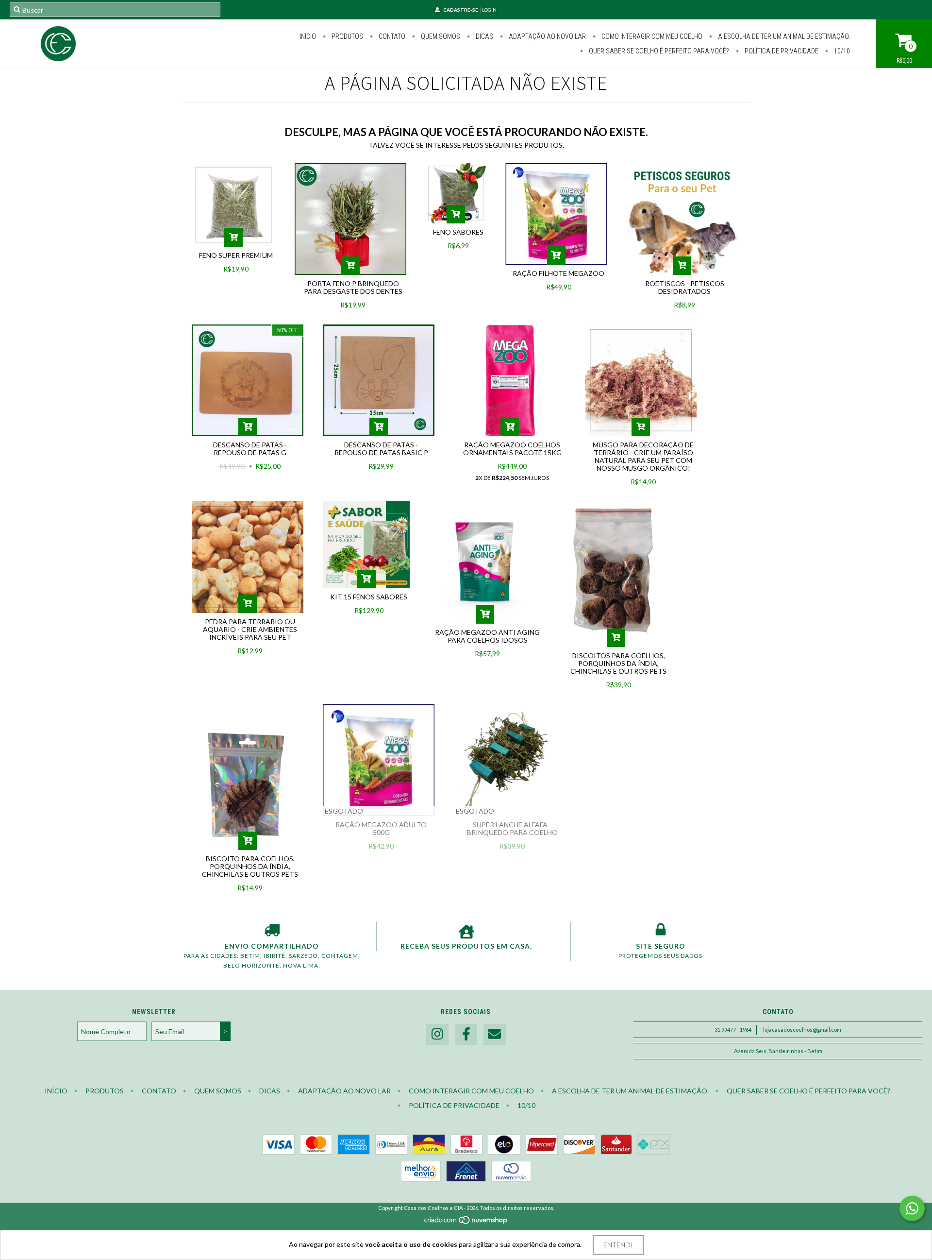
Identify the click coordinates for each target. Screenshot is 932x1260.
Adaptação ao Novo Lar (546, 36)
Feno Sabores (458, 232)
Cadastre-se (460, 10)
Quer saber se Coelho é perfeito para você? (658, 51)
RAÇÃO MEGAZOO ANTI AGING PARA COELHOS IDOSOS (487, 636)
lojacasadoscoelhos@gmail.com (802, 1029)
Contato (391, 36)
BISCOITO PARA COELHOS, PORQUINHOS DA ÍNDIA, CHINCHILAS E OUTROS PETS (250, 866)
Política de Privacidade (780, 51)
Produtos (346, 36)
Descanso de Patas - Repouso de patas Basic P (381, 449)
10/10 (841, 51)
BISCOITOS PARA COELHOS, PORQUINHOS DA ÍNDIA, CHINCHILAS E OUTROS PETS (618, 663)
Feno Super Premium (236, 255)
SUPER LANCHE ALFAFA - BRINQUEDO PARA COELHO (512, 828)
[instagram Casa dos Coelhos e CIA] (437, 1034)
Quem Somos (439, 36)
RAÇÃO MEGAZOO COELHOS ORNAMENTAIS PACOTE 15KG (512, 449)
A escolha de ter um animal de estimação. (783, 36)
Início (308, 36)
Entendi (618, 1245)
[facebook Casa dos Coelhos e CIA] (466, 1034)
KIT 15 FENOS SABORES (368, 597)
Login (489, 10)
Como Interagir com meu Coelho (651, 36)
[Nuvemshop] (466, 1222)
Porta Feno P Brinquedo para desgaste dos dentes (353, 287)
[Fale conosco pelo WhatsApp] (912, 1208)
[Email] (494, 1034)
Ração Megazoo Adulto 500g (381, 828)
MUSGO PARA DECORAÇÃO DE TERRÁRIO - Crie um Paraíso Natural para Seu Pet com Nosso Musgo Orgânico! (643, 456)
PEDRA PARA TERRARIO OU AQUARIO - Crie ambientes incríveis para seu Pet (250, 629)
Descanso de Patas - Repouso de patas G (250, 449)
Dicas (483, 36)
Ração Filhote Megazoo (558, 273)
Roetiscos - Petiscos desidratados (684, 287)
